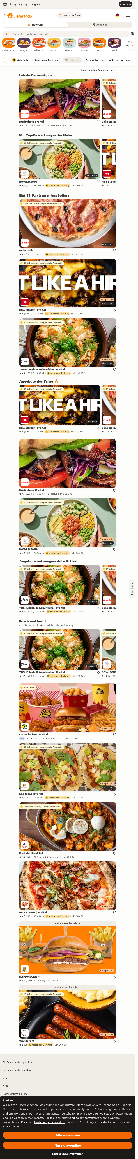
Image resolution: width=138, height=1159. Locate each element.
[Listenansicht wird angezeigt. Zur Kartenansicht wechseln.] (132, 34)
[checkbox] (9, 45)
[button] (17, 15)
